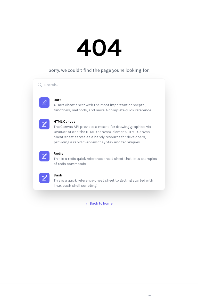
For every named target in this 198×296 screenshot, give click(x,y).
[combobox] (99, 85)
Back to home (99, 203)
